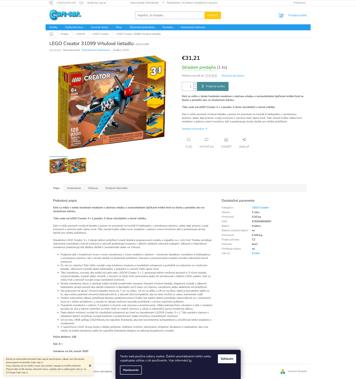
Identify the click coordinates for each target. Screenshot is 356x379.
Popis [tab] (56, 188)
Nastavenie (131, 370)
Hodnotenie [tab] (74, 188)
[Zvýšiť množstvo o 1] (195, 84)
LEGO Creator (260, 207)
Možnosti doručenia (232, 75)
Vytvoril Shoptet (297, 371)
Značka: (121, 50)
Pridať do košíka (215, 86)
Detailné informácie (193, 129)
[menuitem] (53, 27)
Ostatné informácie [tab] (116, 188)
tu (190, 360)
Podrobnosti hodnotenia (95, 50)
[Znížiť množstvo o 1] (195, 88)
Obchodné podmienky (144, 3)
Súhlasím (227, 359)
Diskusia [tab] (93, 188)
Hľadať (212, 15)
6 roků (256, 253)
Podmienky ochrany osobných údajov (192, 3)
